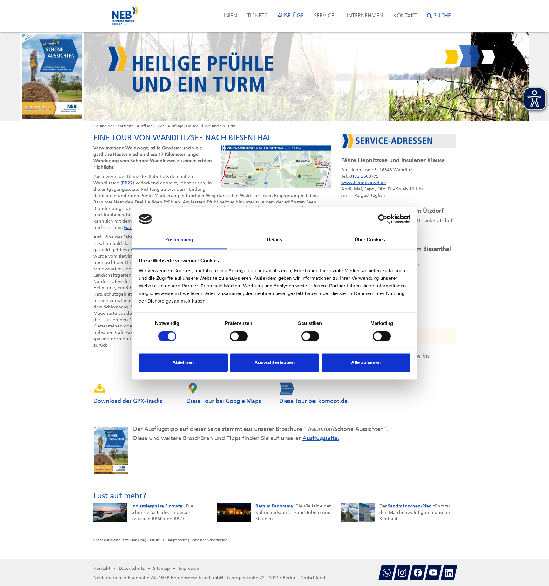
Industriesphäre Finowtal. (158, 506)
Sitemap (161, 568)
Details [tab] (274, 240)
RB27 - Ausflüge (169, 126)
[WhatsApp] (386, 572)
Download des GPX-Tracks (127, 400)
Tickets (257, 15)
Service (324, 15)
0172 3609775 (364, 176)
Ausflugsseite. (320, 438)
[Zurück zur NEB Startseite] (125, 13)
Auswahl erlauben (274, 362)
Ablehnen (183, 362)
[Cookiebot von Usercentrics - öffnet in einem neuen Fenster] (382, 219)
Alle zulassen (366, 362)
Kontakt (405, 15)
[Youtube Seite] (433, 572)
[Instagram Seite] (402, 572)
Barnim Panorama (274, 506)
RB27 (127, 183)
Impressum (189, 568)
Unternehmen (363, 15)
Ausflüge (290, 15)
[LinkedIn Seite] (449, 572)
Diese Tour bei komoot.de (313, 400)
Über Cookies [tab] (370, 240)
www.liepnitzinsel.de (363, 182)
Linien (229, 15)
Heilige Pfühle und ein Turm (210, 126)
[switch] (239, 336)
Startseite (125, 126)
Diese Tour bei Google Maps (223, 400)
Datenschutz (132, 568)
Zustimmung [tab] (179, 240)
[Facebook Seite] (418, 572)
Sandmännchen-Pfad (410, 506)
